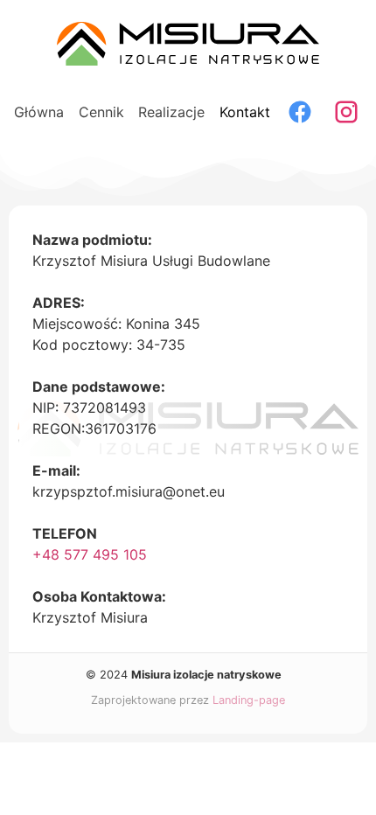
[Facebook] (300, 112)
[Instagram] (346, 112)
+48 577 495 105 (89, 554)
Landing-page (248, 700)
